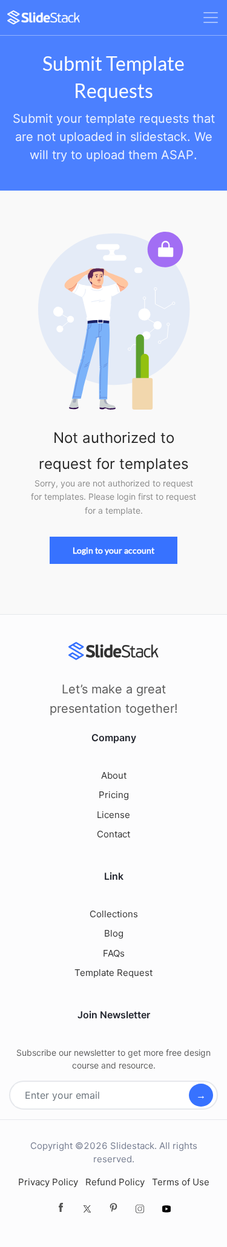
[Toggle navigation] (210, 17)
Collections (114, 914)
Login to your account (113, 550)
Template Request (113, 972)
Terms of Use (180, 1182)
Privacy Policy (48, 1182)
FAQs (114, 953)
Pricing (114, 794)
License (113, 814)
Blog (113, 933)
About (114, 775)
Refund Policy (115, 1182)
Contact (113, 834)
